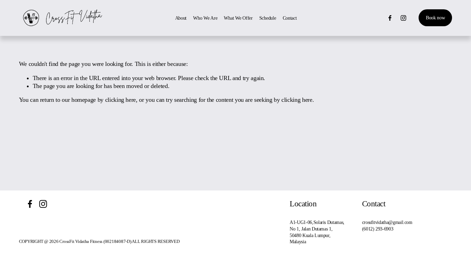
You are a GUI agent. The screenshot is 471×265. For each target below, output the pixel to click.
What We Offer (238, 18)
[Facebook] (390, 17)
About (181, 18)
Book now (435, 17)
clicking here (120, 99)
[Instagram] (403, 17)
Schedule (267, 18)
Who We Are (205, 18)
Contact (290, 18)
